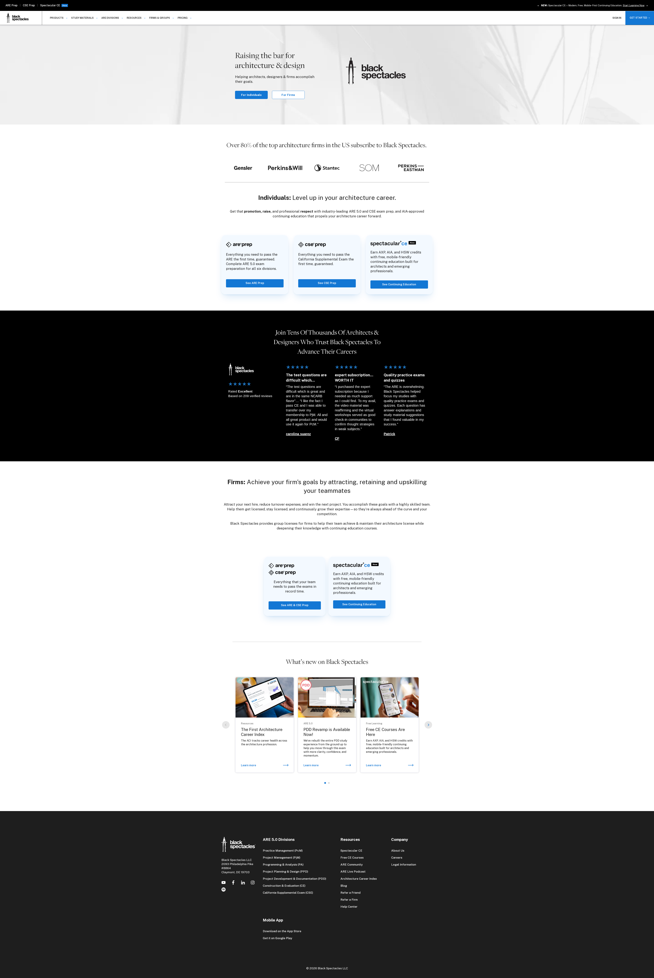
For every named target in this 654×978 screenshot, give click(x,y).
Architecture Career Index (358, 878)
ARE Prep (11, 5)
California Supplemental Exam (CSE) (288, 892)
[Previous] (226, 725)
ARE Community (351, 864)
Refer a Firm (349, 899)
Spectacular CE (50, 5)
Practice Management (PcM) (283, 850)
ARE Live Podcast (352, 871)
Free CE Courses (352, 857)
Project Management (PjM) (281, 857)
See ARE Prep (255, 283)
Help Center (348, 906)
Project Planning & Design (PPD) (285, 871)
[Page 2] (329, 783)
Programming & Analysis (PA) (283, 864)
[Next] (428, 725)
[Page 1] (325, 783)
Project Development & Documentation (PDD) (294, 878)
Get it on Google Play (277, 938)
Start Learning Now (633, 5)
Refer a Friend (350, 892)
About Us (397, 850)
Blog (343, 885)
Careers (396, 857)
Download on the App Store (282, 931)
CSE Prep (29, 5)
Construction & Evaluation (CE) (284, 885)
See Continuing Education (399, 284)
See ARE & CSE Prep (294, 605)
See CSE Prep (327, 283)
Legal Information (403, 864)
